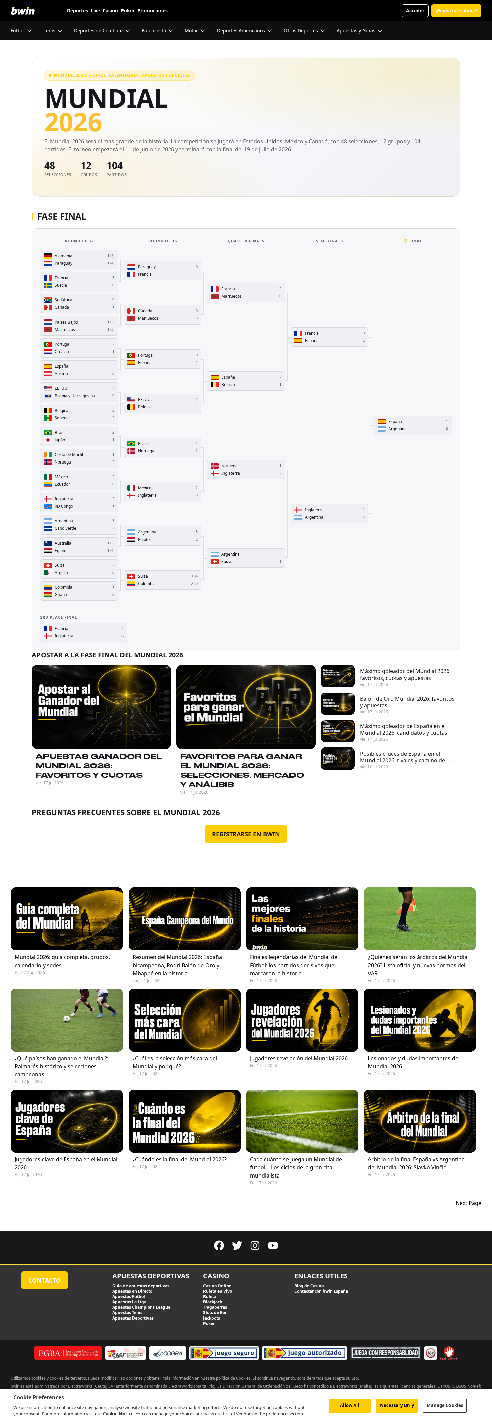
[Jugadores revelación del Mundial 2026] (302, 1020)
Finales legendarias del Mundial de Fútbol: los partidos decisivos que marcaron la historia (293, 965)
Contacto (44, 1280)
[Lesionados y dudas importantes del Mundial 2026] (420, 1020)
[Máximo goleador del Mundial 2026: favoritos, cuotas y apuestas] (338, 676)
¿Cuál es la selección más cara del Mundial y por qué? (175, 1062)
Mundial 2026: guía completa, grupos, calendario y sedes (62, 961)
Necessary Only (397, 1405)
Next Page (468, 1203)
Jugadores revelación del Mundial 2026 (299, 1058)
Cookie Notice (118, 1414)
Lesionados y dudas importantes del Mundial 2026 (414, 1062)
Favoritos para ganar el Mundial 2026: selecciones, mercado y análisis (242, 770)
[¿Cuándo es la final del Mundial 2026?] (185, 1121)
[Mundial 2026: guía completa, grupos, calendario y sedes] (67, 918)
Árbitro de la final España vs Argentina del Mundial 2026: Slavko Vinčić (416, 1163)
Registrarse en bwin (246, 834)
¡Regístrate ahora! (456, 10)
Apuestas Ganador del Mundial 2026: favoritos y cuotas (99, 765)
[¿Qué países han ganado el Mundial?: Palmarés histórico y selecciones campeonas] (67, 1020)
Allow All (349, 1405)
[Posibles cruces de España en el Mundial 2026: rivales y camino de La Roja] (338, 758)
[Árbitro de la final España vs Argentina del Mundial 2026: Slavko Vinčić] (420, 1121)
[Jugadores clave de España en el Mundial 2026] (67, 1121)
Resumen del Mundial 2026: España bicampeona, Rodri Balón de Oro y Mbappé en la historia (177, 965)
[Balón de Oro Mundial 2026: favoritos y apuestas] (338, 704)
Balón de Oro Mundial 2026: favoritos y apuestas (407, 702)
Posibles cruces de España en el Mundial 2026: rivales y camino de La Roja (406, 757)
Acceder (415, 10)
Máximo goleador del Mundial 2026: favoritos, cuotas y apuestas (405, 674)
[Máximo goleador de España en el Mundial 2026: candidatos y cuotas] (338, 731)
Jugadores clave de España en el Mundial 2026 (66, 1163)
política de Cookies (233, 1378)
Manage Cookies (445, 1405)
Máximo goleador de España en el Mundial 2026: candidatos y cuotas (403, 729)
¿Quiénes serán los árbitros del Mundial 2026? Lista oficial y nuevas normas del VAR (418, 965)
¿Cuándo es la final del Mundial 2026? (180, 1159)
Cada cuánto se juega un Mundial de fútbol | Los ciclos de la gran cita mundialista (296, 1167)
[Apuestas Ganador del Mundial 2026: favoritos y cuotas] (101, 707)
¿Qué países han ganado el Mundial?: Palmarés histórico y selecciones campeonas (61, 1066)
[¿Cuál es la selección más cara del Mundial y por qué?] (185, 1020)
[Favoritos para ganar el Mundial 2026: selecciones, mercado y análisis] (246, 707)
